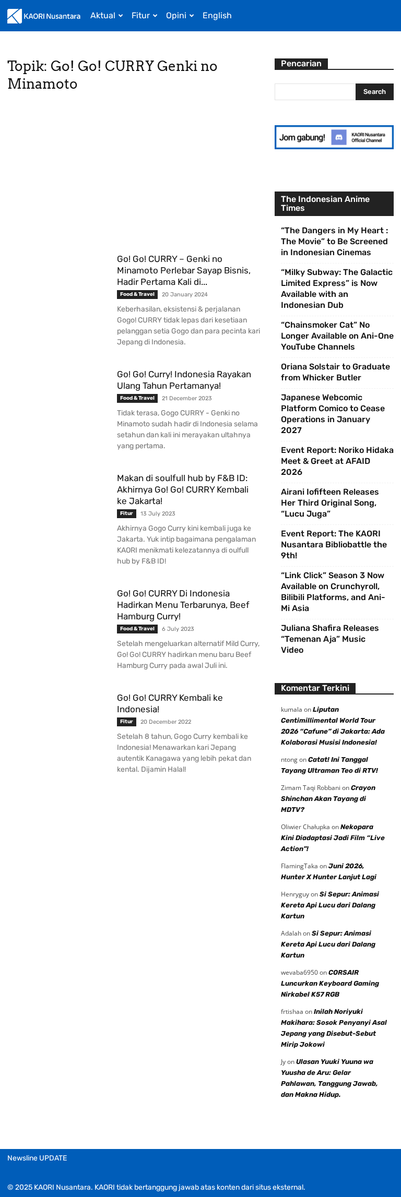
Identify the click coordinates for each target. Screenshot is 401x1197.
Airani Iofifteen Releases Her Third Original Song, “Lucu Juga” (330, 503)
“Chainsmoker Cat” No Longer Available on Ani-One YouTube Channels (337, 336)
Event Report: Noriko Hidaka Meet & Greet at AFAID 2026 (337, 461)
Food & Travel (137, 294)
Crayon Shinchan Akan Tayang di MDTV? (328, 798)
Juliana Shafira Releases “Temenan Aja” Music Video (330, 639)
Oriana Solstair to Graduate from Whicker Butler (335, 372)
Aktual (102, 15)
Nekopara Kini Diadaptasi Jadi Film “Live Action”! (333, 838)
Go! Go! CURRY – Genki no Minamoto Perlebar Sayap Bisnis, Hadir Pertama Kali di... (184, 270)
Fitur (141, 15)
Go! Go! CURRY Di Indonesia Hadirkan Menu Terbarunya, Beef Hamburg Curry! (183, 604)
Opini (176, 15)
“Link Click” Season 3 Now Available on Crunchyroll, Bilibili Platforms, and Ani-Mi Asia (333, 591)
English (217, 15)
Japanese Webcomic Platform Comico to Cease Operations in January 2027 (333, 413)
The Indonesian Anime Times (325, 203)
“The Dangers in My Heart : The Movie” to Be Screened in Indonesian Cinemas (334, 241)
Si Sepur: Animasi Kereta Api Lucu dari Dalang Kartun (330, 905)
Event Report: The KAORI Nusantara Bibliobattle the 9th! (334, 544)
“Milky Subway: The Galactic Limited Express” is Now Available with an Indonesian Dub (337, 288)
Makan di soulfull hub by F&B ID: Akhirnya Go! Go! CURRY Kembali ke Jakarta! (183, 489)
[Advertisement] (133, 176)
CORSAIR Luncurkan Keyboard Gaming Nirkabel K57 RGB (330, 983)
